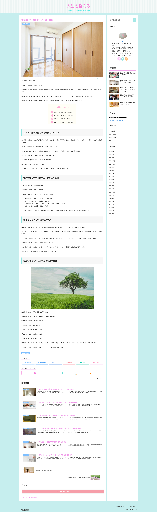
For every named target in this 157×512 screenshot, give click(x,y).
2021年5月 (111, 210)
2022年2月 (111, 186)
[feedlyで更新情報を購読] (62, 373)
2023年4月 (111, 154)
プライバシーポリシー (122, 506)
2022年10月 (112, 167)
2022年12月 (112, 161)
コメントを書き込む (63, 491)
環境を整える (26, 353)
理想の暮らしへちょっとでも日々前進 (63, 122)
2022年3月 (111, 182)
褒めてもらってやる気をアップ (62, 118)
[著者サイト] (34, 373)
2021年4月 (111, 214)
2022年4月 (111, 179)
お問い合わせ (133, 506)
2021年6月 (111, 207)
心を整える (112, 131)
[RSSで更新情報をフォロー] (89, 373)
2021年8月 (111, 201)
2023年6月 (111, 151)
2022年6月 (111, 173)
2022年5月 (111, 176)
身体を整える (112, 137)
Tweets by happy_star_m (116, 120)
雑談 (110, 140)
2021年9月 (111, 198)
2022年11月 (112, 164)
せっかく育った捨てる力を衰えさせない (64, 112)
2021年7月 (111, 204)
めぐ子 (123, 41)
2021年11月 (112, 192)
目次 (60, 107)
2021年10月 (112, 195)
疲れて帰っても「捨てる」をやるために (64, 115)
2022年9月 (111, 170)
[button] (96, 362)
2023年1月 (111, 158)
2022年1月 (111, 189)
